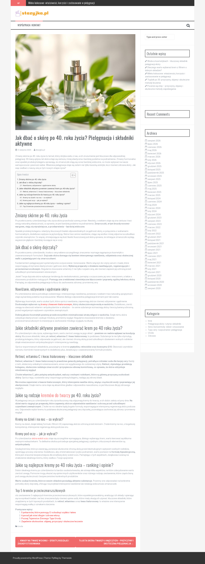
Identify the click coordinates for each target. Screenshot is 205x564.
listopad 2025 (154, 169)
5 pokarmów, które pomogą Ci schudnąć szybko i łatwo (48, 512)
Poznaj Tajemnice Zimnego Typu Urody (41, 518)
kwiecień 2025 (154, 192)
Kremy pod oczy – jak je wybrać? (35, 200)
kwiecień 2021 (154, 262)
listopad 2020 (154, 278)
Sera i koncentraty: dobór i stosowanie (166, 327)
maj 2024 (152, 205)
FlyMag (55, 558)
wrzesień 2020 (155, 285)
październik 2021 (156, 243)
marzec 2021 (154, 266)
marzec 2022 (154, 227)
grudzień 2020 (154, 275)
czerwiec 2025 (155, 185)
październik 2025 (156, 173)
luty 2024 (152, 211)
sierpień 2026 (154, 140)
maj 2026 (152, 150)
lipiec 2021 (153, 253)
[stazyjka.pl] (31, 13)
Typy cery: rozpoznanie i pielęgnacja (165, 330)
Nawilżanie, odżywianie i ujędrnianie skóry (39, 185)
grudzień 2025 (154, 166)
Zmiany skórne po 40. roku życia (32, 179)
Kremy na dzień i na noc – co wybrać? (37, 198)
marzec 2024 (154, 208)
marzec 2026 (154, 156)
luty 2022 (152, 230)
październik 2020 (156, 282)
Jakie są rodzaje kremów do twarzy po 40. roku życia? (42, 195)
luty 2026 (152, 160)
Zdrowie (152, 336)
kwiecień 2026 (154, 153)
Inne (150, 321)
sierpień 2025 (154, 179)
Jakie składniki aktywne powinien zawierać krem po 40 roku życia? (47, 188)
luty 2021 (152, 269)
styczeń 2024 (154, 214)
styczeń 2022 (154, 233)
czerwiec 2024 (155, 201)
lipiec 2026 (153, 144)
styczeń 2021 (154, 272)
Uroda (20, 526)
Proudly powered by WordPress (28, 558)
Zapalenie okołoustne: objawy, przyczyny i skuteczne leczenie (52, 521)
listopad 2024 (154, 198)
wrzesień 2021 (155, 246)
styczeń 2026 (154, 163)
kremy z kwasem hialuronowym (56, 304)
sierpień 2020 (154, 288)
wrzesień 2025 (155, 176)
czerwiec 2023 (155, 224)
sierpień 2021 (154, 250)
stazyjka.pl (40, 150)
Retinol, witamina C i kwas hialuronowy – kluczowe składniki (46, 192)
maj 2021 (152, 259)
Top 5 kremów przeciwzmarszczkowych (38, 206)
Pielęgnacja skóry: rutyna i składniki (164, 324)
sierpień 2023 (154, 221)
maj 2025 (152, 189)
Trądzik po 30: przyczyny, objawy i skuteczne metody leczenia (58, 5)
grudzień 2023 (154, 217)
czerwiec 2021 (155, 256)
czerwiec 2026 (155, 147)
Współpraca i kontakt (29, 25)
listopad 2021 (154, 240)
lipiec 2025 (153, 182)
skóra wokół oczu (40, 438)
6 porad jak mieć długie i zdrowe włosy (40, 515)
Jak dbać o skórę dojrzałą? (30, 182)
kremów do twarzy (55, 395)
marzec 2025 (154, 195)
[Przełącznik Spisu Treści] (71, 175)
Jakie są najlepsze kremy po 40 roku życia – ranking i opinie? (45, 203)
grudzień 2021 (154, 237)
